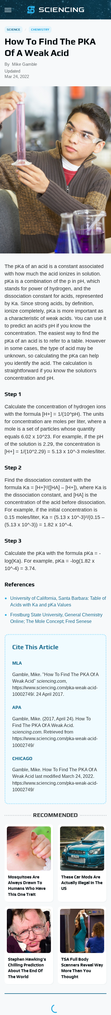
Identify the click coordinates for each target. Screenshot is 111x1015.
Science (13, 29)
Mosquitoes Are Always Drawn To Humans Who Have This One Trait (27, 885)
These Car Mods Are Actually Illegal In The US (81, 882)
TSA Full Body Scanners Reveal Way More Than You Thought (82, 968)
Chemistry (40, 29)
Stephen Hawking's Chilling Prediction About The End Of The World (27, 968)
